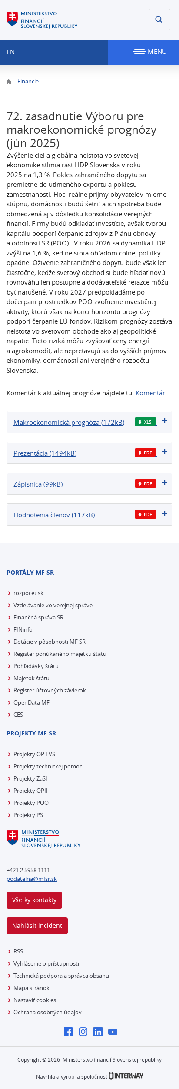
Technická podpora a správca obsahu (61, 976)
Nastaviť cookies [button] (34, 1000)
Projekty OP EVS (34, 754)
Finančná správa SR (38, 617)
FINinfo (23, 629)
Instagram (85, 1032)
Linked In (100, 1032)
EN (11, 51)
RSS (18, 951)
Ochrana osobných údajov (47, 1012)
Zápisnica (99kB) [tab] (38, 484)
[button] (159, 19)
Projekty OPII (30, 790)
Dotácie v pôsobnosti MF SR (49, 641)
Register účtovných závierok (49, 690)
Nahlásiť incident (37, 925)
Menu (156, 51)
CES (18, 714)
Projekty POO (31, 803)
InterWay (126, 1076)
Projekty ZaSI (30, 778)
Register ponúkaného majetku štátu (59, 654)
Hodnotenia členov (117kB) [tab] (54, 514)
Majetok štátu (31, 678)
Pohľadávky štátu (36, 666)
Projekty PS (28, 815)
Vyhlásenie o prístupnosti (46, 963)
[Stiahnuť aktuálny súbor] (146, 422)
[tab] (89, 422)
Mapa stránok (31, 988)
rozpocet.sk (28, 593)
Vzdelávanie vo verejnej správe (53, 605)
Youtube (115, 1032)
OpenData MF (31, 702)
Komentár (150, 392)
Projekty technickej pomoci (48, 766)
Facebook (70, 1032)
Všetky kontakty (34, 900)
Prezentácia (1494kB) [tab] (44, 453)
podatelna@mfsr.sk (32, 879)
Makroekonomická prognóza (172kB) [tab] (68, 422)
